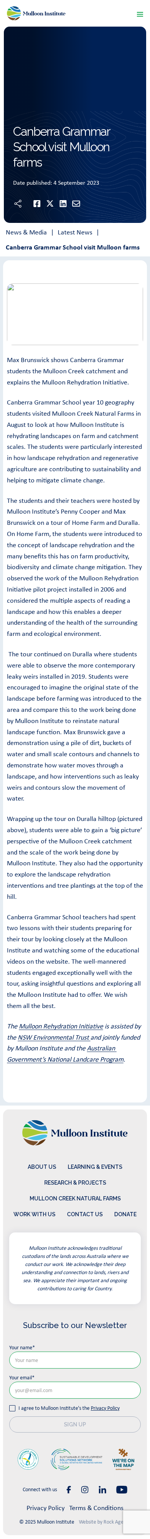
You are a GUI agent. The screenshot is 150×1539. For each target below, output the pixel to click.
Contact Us (85, 1214)
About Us (42, 1167)
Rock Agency (117, 1521)
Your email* (22, 1377)
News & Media (26, 232)
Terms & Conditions (96, 1507)
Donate (125, 1214)
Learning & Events (95, 1167)
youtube (121, 1489)
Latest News (75, 232)
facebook (69, 1489)
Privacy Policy (105, 1407)
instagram (85, 1489)
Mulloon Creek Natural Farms (75, 1198)
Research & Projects (75, 1183)
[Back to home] (36, 13)
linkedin (102, 1489)
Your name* (22, 1347)
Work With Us (34, 1214)
